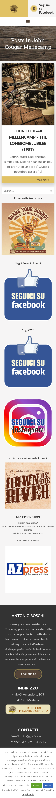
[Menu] (28, 21)
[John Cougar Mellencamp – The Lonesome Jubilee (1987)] (28, 94)
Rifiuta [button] (48, 785)
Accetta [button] (36, 785)
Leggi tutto (28, 794)
